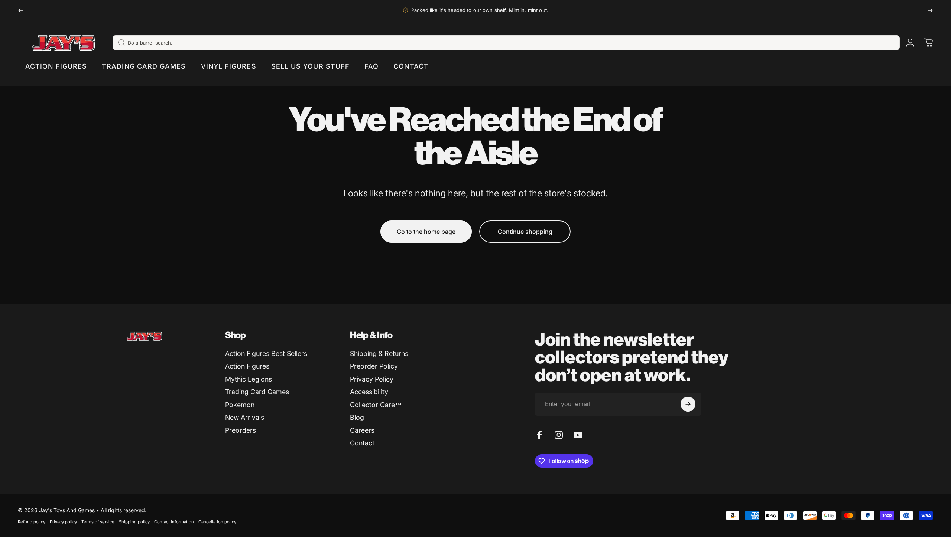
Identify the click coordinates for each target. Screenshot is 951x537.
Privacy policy (63, 521)
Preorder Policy (374, 366)
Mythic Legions (248, 379)
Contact (362, 443)
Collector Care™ (376, 405)
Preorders (240, 430)
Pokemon (239, 405)
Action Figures (247, 366)
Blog (357, 417)
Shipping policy (134, 521)
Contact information (174, 521)
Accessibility (369, 392)
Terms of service (97, 521)
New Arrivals (244, 417)
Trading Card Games (257, 392)
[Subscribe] (688, 404)
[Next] (930, 10)
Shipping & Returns (379, 353)
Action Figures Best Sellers (266, 353)
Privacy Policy (371, 379)
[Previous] (21, 10)
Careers (362, 430)
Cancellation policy (217, 521)
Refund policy (31, 521)
